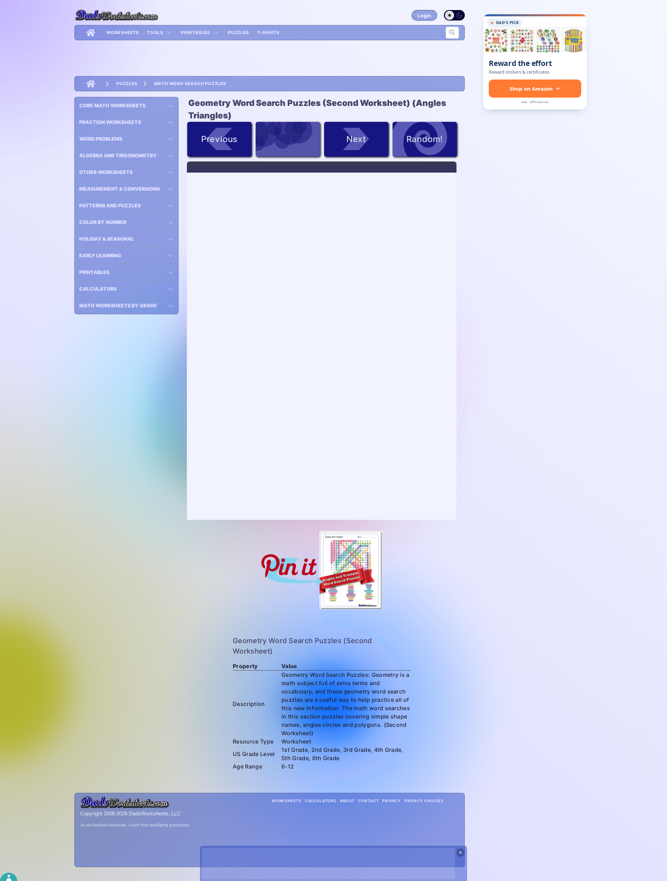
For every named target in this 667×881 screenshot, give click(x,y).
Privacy (391, 800)
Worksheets (122, 32)
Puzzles (238, 32)
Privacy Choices (424, 800)
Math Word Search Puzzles (190, 83)
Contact (368, 800)
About (347, 800)
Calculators (320, 800)
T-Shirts (268, 32)
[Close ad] (460, 852)
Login (424, 15)
